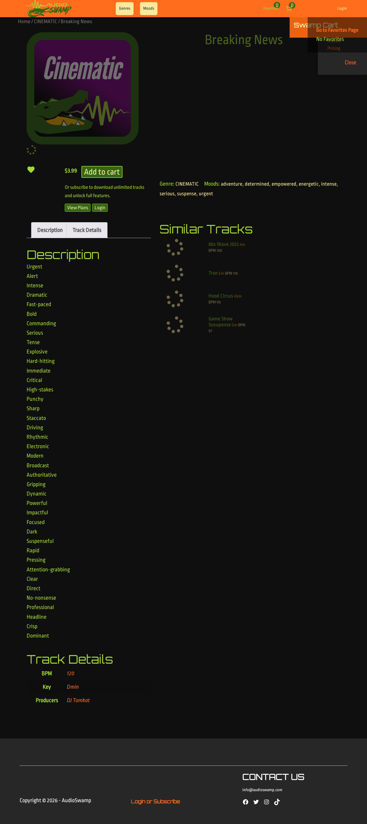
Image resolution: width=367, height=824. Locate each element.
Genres (124, 8)
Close (350, 62)
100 (219, 250)
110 (235, 273)
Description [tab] (50, 230)
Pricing (210, 8)
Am (242, 244)
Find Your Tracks (180, 8)
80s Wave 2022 (223, 244)
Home (24, 21)
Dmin (73, 687)
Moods (148, 8)
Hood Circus (220, 296)
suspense (186, 194)
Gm (234, 325)
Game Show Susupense (220, 322)
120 (70, 673)
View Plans (77, 207)
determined (257, 184)
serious (167, 194)
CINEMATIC (45, 21)
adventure (231, 184)
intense (329, 184)
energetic (309, 184)
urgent (206, 194)
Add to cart (102, 171)
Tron (213, 273)
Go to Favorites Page (337, 30)
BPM (212, 250)
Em (221, 273)
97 (210, 331)
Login (342, 8)
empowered (284, 184)
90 (219, 302)
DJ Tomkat (78, 700)
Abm (238, 296)
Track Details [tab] (87, 230)
